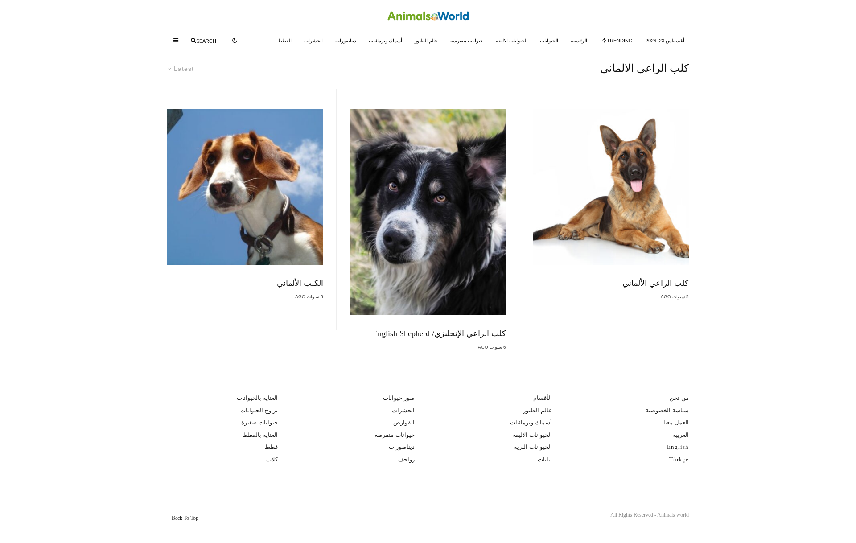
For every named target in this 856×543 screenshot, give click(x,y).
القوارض (404, 422)
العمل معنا (676, 422)
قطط (271, 447)
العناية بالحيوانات (257, 398)
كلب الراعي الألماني (655, 283)
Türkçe (679, 459)
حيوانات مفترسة (466, 40)
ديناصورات (345, 40)
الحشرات (313, 40)
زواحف (406, 459)
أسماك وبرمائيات (385, 40)
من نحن (679, 398)
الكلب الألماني (300, 283)
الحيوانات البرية (533, 447)
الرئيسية (579, 40)
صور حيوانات (399, 398)
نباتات (545, 459)
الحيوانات (549, 40)
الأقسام (542, 398)
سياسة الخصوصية (667, 410)
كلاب (272, 459)
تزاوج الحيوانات (259, 410)
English (678, 447)
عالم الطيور (426, 40)
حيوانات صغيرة (259, 422)
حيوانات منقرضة (394, 435)
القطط (285, 40)
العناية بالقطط (260, 435)
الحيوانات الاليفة (511, 40)
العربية (681, 435)
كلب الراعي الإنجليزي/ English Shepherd (439, 333)
